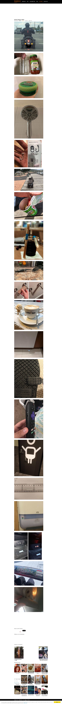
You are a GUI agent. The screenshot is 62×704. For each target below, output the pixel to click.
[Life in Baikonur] (17, 693)
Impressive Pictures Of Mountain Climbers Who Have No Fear (45, 673)
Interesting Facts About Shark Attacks (31, 695)
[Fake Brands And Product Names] (38, 683)
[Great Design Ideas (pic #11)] (28, 329)
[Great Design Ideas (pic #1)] (28, 51)
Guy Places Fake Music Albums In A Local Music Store (24, 695)
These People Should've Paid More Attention (43, 660)
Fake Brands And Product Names (37, 684)
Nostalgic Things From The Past (44, 684)
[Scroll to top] (55, 700)
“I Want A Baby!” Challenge (17, 684)
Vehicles (46, 1)
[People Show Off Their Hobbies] (24, 683)
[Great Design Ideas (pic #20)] (28, 611)
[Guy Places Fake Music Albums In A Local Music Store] (24, 693)
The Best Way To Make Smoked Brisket (31, 673)
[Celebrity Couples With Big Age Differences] (38, 693)
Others (41, 1)
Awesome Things (24, 672)
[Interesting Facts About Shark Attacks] (31, 693)
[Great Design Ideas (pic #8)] (28, 259)
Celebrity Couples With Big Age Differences (37, 695)
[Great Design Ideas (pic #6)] (28, 190)
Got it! (57, 702)
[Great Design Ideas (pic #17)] (28, 530)
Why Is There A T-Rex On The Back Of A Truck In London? (45, 695)
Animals (24, 1)
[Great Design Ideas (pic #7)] (28, 219)
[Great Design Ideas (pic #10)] (28, 298)
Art (28, 1)
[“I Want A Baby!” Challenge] (17, 683)
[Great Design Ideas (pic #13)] (28, 397)
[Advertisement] (31, 11)
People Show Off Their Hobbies (24, 684)
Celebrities (32, 1)
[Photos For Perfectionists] (31, 683)
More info (25, 702)
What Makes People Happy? (38, 673)
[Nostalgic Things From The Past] (44, 683)
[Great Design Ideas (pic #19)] (28, 585)
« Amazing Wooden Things (18, 660)
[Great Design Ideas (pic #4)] (28, 138)
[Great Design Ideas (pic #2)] (28, 74)
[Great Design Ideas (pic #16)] (28, 499)
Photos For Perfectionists (31, 684)
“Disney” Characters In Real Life (17, 673)
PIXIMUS (17, 1)
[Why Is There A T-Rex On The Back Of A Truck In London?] (44, 693)
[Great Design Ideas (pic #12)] (28, 357)
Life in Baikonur (17, 694)
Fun (37, 1)
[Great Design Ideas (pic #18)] (28, 559)
